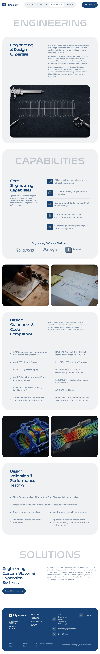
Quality (69, 5)
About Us (35, 614)
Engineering (56, 5)
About (30, 5)
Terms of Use (26, 644)
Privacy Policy (11, 644)
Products (41, 5)
